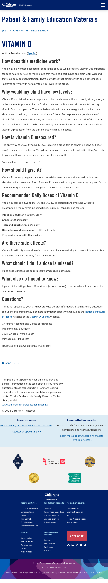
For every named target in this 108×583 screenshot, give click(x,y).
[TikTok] (85, 545)
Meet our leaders (27, 541)
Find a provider (26, 518)
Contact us (70, 563)
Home (35, 563)
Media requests (26, 551)
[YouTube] (81, 545)
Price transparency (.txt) (29, 525)
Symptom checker (27, 512)
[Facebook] (68, 545)
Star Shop (47, 550)
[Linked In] (72, 545)
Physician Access (73, 508)
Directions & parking (51, 515)
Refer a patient (72, 522)
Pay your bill (25, 515)
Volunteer (47, 540)
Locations (47, 508)
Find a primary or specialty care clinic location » (26, 425)
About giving (48, 547)
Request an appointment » (26, 431)
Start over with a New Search (26, 30)
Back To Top (12, 363)
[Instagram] (77, 545)
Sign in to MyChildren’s (29, 508)
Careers (23, 548)
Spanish (32, 53)
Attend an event (49, 543)
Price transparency (27, 522)
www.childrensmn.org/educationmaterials (25, 404)
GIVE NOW (75, 536)
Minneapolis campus (51, 518)
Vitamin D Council (40, 317)
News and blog (26, 545)
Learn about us (26, 538)
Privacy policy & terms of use (52, 563)
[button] (103, 5)
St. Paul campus (50, 522)
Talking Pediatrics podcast (76, 518)
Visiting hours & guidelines (54, 512)
